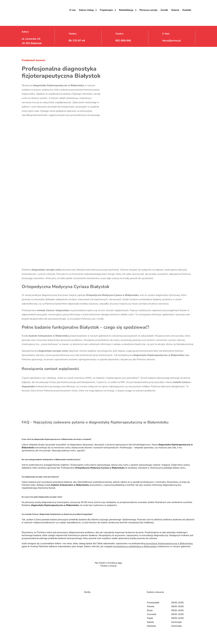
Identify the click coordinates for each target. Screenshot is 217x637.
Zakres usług (90, 607)
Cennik (164, 10)
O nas (72, 10)
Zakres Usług (86, 10)
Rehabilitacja (126, 10)
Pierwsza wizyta (148, 10)
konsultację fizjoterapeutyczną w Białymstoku (169, 543)
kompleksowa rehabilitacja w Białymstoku (135, 546)
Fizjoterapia (106, 10)
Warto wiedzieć (91, 610)
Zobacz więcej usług (30, 399)
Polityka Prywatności (94, 619)
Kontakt (186, 10)
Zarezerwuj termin (108, 575)
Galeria (175, 10)
